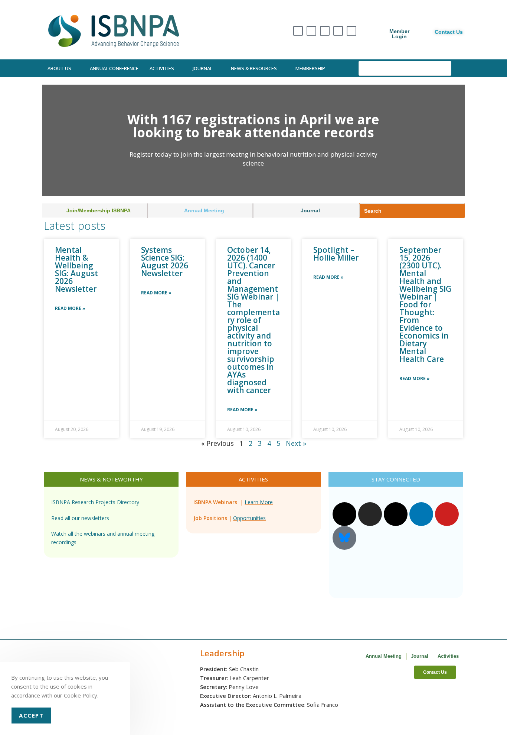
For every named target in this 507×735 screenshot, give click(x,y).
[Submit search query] (443, 68)
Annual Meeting (384, 656)
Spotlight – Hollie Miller (336, 254)
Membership (310, 68)
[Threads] (325, 31)
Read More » (70, 308)
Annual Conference (114, 68)
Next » (296, 443)
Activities (162, 68)
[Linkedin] (338, 31)
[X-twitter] (298, 31)
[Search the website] (405, 67)
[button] (49, 140)
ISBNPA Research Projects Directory (95, 502)
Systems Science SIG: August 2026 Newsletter (164, 261)
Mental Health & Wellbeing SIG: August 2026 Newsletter (76, 269)
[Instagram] (311, 31)
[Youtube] (351, 31)
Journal (202, 68)
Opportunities (249, 518)
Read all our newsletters (80, 518)
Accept (31, 715)
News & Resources (254, 68)
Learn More (259, 502)
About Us (59, 68)
